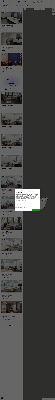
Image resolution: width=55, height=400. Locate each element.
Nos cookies (19, 204)
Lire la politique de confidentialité (21, 200)
